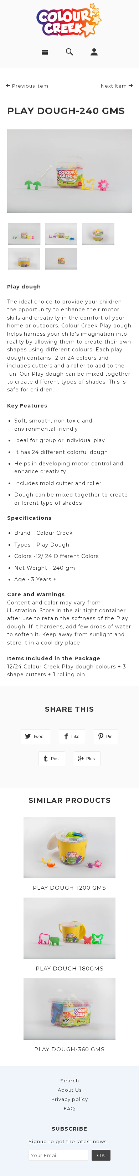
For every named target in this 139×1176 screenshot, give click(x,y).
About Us (70, 1090)
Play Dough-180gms (70, 968)
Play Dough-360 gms (69, 1049)
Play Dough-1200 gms (69, 887)
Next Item (114, 86)
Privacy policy (69, 1099)
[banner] (69, 20)
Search (69, 1080)
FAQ (69, 1108)
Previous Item (29, 86)
